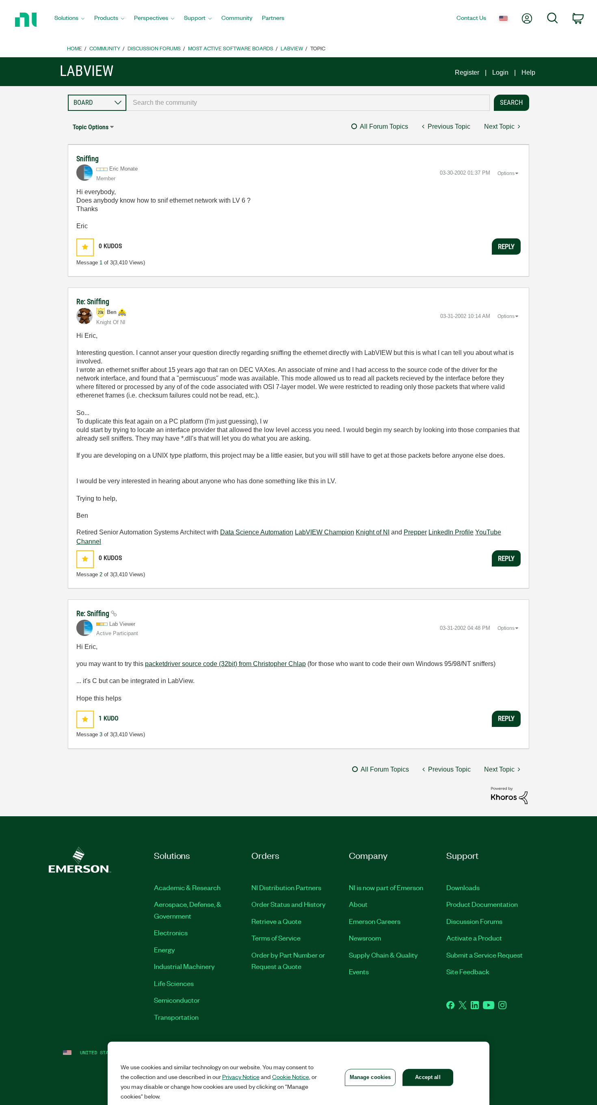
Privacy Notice (241, 1077)
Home (74, 48)
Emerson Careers (374, 921)
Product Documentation (482, 904)
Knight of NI (372, 532)
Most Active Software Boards (230, 48)
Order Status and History (288, 904)
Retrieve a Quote (276, 921)
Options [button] (506, 173)
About (358, 904)
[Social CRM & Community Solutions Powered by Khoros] (509, 794)
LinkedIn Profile (451, 532)
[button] (85, 247)
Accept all (427, 1077)
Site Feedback (467, 971)
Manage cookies (370, 1077)
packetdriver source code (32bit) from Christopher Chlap (225, 663)
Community (104, 48)
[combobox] (308, 103)
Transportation (176, 1016)
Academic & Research (187, 887)
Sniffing (87, 158)
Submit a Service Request (484, 954)
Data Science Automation (256, 532)
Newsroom (365, 937)
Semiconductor (177, 999)
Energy (164, 949)
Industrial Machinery (184, 966)
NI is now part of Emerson (386, 887)
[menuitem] (69, 19)
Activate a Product (474, 937)
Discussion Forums (154, 48)
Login (500, 72)
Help (528, 72)
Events (359, 971)
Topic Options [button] (90, 127)
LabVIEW (292, 48)
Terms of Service (276, 937)
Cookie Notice (290, 1077)
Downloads (463, 887)
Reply (506, 246)
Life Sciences (174, 983)
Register (467, 72)
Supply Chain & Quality (383, 954)
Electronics (171, 932)
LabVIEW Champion (324, 532)
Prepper (415, 532)
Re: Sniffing (92, 301)
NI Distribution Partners (286, 887)
